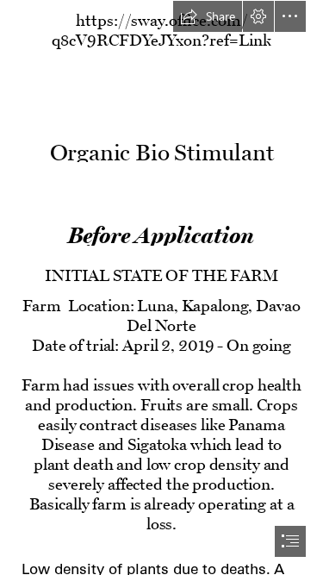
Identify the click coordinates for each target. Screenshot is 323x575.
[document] (161, 287)
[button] (207, 16)
